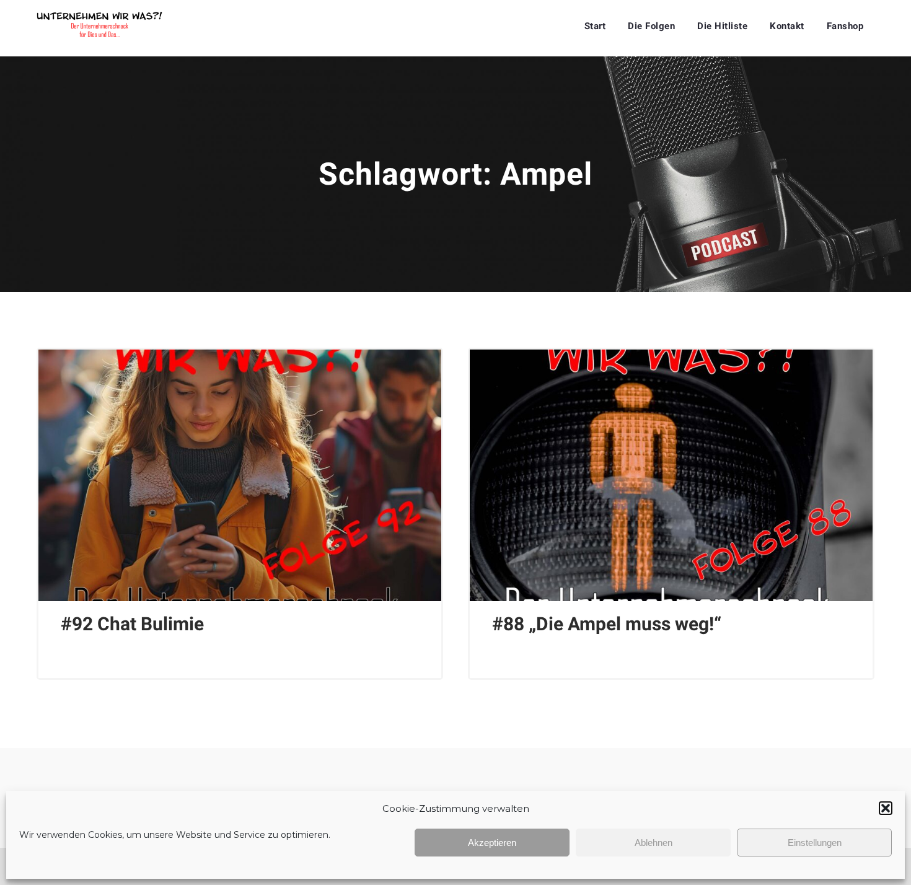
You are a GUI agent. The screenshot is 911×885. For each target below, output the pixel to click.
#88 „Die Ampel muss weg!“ (606, 624)
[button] (885, 808)
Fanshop (845, 26)
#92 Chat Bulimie (132, 624)
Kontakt (787, 26)
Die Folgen (651, 26)
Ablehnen (653, 842)
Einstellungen (815, 842)
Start (595, 26)
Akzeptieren (492, 842)
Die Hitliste (722, 26)
